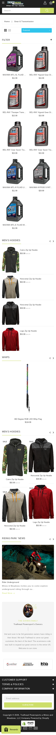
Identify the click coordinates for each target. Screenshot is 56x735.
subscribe (28, 705)
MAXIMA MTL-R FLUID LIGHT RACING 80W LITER (25, 187)
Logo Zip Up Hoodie (28, 331)
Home (7, 21)
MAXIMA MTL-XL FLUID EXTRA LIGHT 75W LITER (25, 75)
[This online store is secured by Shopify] (28, 723)
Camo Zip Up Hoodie (29, 250)
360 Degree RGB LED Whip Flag (28, 419)
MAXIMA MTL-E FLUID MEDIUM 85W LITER (22, 225)
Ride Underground (10, 582)
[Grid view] (5, 30)
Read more (7, 593)
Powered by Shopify (40, 718)
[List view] (9, 30)
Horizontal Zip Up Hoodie (30, 279)
